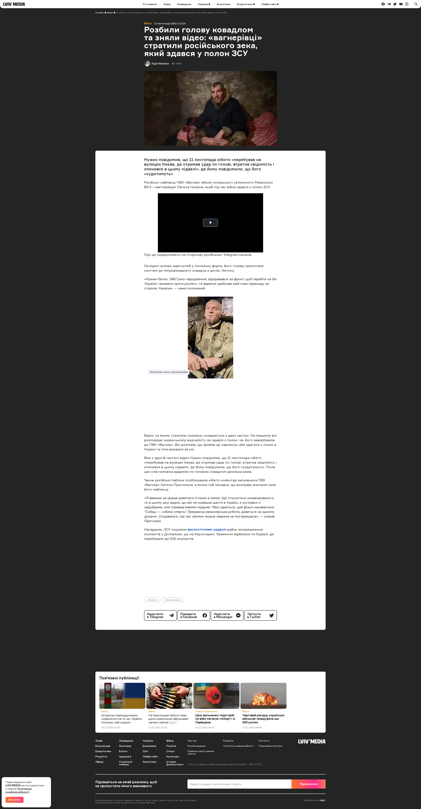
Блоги (123, 751)
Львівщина (184, 4)
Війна (110, 12)
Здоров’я (125, 756)
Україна (203, 4)
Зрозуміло (14, 799)
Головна (99, 12)
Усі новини (150, 4)
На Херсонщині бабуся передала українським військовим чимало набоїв (168, 718)
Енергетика (245, 4)
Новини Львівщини (206, 711)
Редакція (228, 740)
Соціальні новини (125, 763)
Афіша (99, 761)
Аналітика (223, 4)
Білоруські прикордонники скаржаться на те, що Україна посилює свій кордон (121, 718)
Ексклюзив (102, 746)
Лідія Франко (160, 63)
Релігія (171, 746)
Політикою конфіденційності (19, 790)
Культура (172, 756)
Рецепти (101, 756)
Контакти (264, 740)
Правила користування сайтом (200, 752)
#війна (152, 599)
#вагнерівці (173, 599)
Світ (145, 751)
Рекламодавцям (196, 745)
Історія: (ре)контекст (175, 763)
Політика (125, 746)
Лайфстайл (269, 4)
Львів (166, 4)
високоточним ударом (207, 529)
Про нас (192, 740)
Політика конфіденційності (238, 745)
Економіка (149, 746)
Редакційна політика (270, 745)
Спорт (170, 751)
